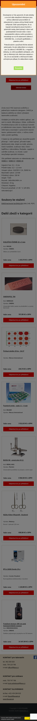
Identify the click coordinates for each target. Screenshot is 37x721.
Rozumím (18, 68)
